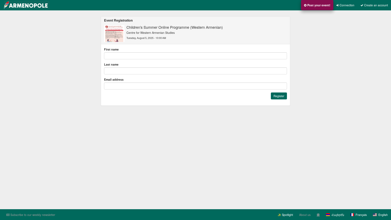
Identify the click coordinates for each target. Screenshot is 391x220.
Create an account (375, 5)
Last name (111, 64)
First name (111, 49)
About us (305, 215)
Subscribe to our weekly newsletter (32, 215)
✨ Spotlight (285, 215)
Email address (114, 79)
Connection (346, 5)
